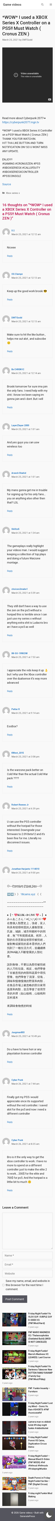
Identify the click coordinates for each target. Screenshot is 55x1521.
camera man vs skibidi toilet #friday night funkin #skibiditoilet (39, 1425)
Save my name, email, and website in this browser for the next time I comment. (28, 1285)
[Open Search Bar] (42, 4)
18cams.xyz (27, 894)
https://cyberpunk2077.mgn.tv (20, 122)
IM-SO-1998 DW (19, 653)
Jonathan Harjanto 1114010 (25, 869)
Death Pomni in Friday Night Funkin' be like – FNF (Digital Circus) (39, 1481)
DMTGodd (16, 317)
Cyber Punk (17, 1080)
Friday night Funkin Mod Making (40, 1495)
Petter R (15, 709)
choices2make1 (19, 589)
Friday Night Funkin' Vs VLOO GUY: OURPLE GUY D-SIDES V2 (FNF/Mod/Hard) (40, 1318)
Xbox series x (13, 193)
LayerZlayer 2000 (20, 425)
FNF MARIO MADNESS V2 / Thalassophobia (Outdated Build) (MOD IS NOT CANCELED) (39, 1337)
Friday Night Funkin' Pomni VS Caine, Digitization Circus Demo (38, 1442)
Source (6, 184)
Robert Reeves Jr (20, 805)
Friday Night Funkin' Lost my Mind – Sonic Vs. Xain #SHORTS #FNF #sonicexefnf (40, 1408)
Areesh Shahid (18, 473)
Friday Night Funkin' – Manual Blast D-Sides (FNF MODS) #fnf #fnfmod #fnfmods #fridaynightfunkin (39, 1462)
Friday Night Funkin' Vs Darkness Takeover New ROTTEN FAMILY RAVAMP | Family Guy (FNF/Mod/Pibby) (40, 1372)
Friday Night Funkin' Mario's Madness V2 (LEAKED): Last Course (39, 1354)
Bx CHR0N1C (17, 369)
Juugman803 (18, 1032)
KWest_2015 (17, 753)
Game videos (12, 4)
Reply (10, 256)
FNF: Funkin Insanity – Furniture (39, 1390)
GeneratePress (27, 1516)
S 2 (13, 230)
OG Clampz (17, 274)
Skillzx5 (15, 529)
